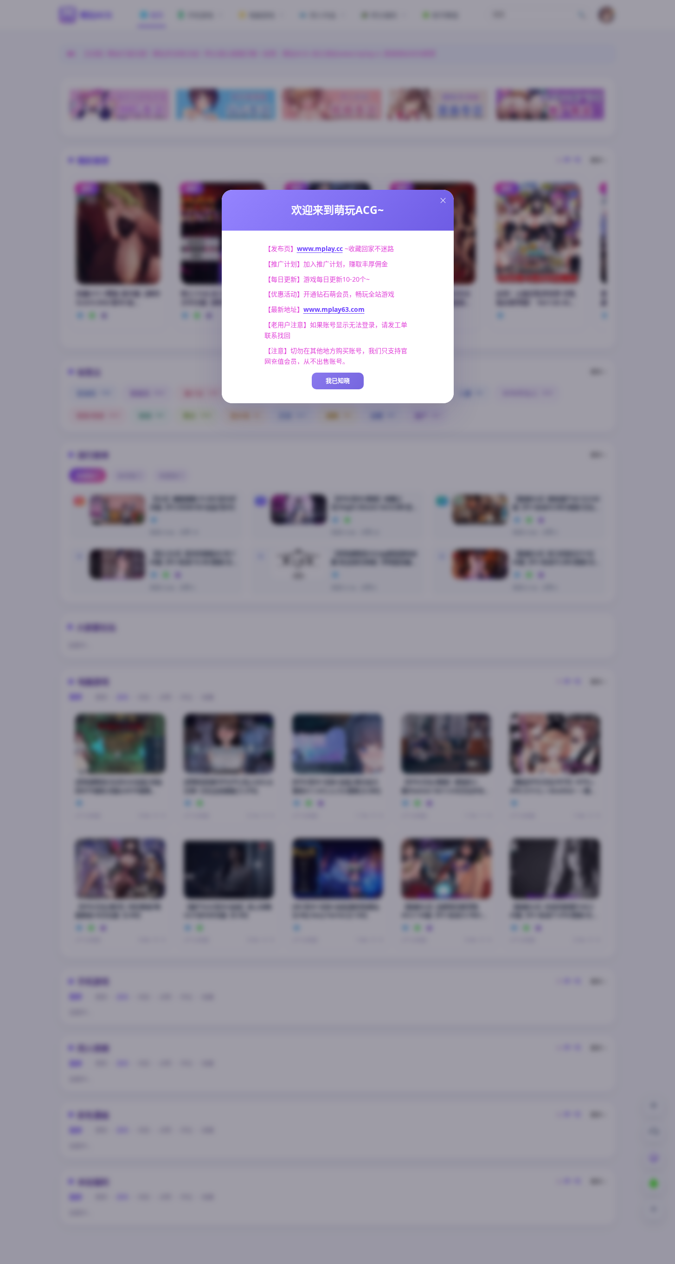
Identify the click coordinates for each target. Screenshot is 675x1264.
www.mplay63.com (334, 309)
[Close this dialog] (443, 200)
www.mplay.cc (320, 248)
